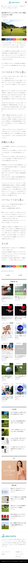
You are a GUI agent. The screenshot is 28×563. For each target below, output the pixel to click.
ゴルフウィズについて (6, 551)
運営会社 (3, 554)
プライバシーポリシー (20, 554)
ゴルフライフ (5, 271)
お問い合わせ (18, 556)
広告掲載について (19, 551)
